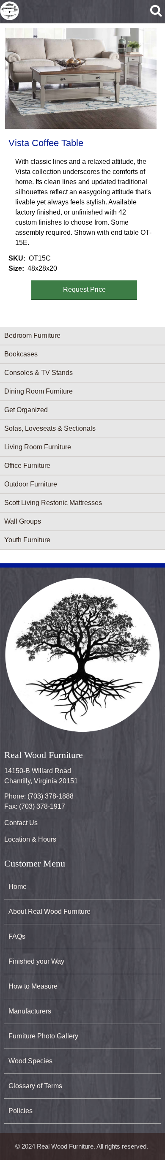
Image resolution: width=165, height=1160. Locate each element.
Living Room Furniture (37, 447)
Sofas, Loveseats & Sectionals (50, 428)
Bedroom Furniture (32, 335)
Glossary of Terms (35, 1085)
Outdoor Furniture (30, 484)
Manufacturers (29, 1011)
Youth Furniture (27, 539)
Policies (20, 1110)
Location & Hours (30, 839)
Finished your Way (36, 961)
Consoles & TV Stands (38, 372)
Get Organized (26, 409)
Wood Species (30, 1061)
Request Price (84, 289)
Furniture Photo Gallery (43, 1036)
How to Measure (33, 986)
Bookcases (21, 354)
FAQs (16, 936)
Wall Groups (22, 521)
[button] (81, 78)
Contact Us (21, 822)
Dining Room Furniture (38, 391)
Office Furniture (27, 465)
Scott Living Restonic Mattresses (53, 502)
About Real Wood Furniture (49, 911)
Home (17, 886)
